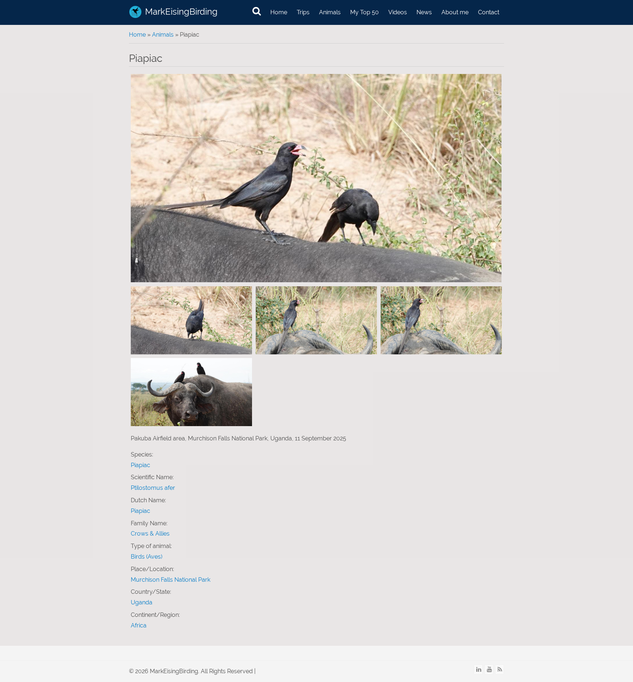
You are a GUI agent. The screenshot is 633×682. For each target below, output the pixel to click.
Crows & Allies (150, 533)
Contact (488, 12)
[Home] (135, 11)
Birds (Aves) (146, 556)
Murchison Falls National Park (170, 579)
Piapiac (140, 465)
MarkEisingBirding (181, 11)
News (424, 12)
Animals (330, 12)
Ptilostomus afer (153, 487)
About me (455, 12)
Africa (139, 625)
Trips (303, 12)
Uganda (141, 602)
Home (278, 12)
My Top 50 (364, 12)
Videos (397, 12)
